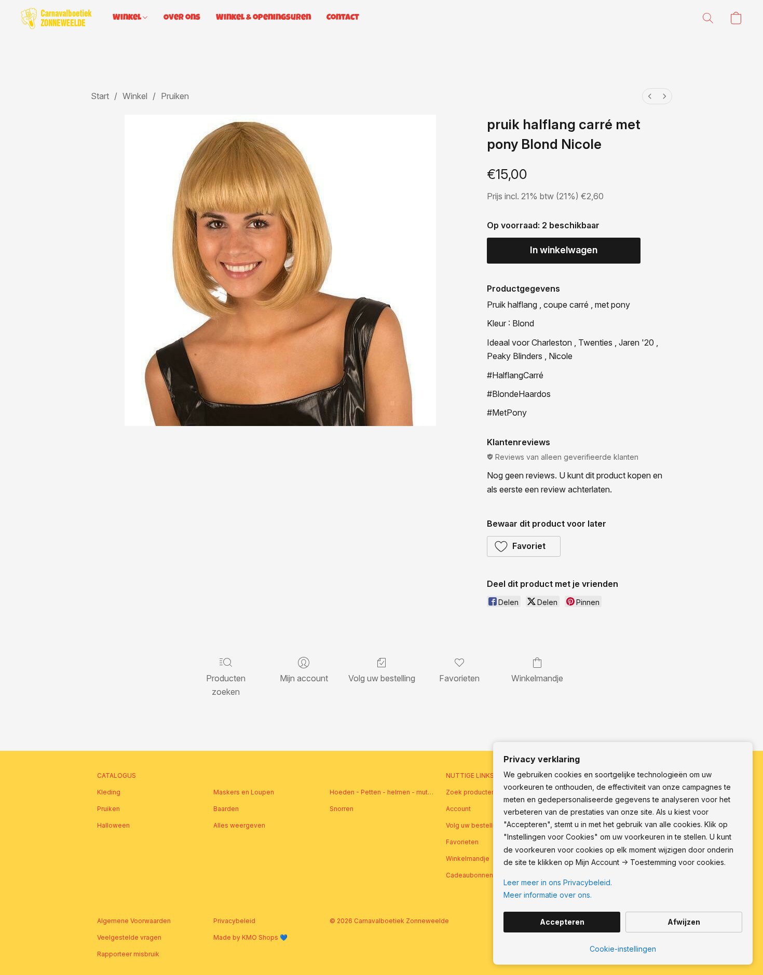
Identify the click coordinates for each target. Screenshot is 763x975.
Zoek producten (470, 792)
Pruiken (175, 96)
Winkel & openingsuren (263, 18)
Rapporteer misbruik (128, 954)
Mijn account (304, 678)
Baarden (226, 809)
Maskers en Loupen (243, 792)
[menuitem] (650, 96)
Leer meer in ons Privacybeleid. (557, 882)
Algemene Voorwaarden (134, 921)
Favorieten (459, 678)
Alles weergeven (239, 825)
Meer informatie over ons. (547, 894)
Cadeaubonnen (469, 875)
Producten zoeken (226, 685)
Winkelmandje (537, 678)
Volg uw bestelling (381, 678)
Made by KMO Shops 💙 (250, 937)
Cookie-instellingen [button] (623, 948)
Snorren (341, 809)
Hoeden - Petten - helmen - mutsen (381, 792)
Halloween (113, 825)
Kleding (108, 792)
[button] (56, 18)
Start (100, 96)
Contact (342, 18)
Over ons (182, 18)
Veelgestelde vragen (129, 937)
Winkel (128, 18)
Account (458, 809)
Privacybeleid (234, 921)
